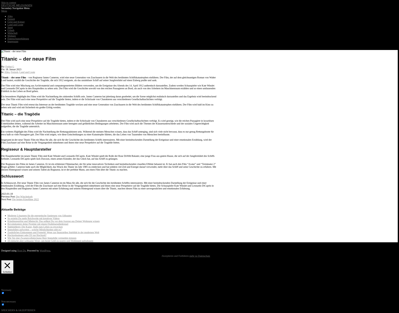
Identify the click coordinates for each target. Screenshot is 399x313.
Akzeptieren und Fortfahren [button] (175, 256)
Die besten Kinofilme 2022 (25, 199)
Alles (7, 72)
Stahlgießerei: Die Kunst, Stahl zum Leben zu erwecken (35, 226)
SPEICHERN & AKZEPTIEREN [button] (18, 310)
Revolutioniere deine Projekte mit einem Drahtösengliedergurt (37, 224)
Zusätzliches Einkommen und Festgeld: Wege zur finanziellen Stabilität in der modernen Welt (53, 232)
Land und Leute (27, 72)
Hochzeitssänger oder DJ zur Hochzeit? (26, 235)
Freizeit (14, 72)
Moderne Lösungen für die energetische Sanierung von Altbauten (39, 215)
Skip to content (8, 2)
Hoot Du (21, 250)
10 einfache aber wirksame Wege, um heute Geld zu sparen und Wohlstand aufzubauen (50, 240)
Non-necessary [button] (8, 301)
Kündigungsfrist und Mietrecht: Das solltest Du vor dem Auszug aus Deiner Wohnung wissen (53, 221)
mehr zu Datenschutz (199, 256)
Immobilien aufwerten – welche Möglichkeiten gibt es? (34, 229)
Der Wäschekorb (24, 196)
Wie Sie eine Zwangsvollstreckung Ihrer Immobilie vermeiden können (41, 238)
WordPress (45, 250)
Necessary (10, 293)
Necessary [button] (6, 290)
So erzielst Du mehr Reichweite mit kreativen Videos (33, 218)
